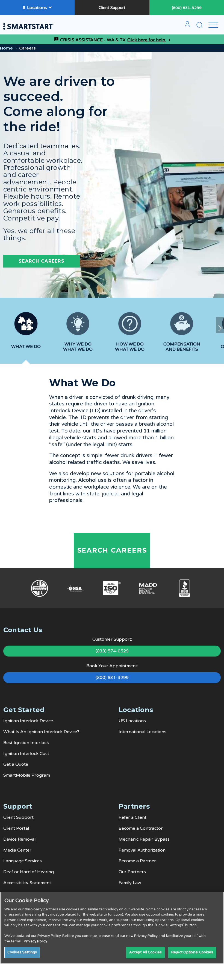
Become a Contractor (141, 828)
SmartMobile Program (26, 775)
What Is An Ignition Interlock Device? (41, 731)
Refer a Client (132, 817)
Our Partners (132, 872)
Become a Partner (137, 861)
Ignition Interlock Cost (26, 753)
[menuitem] (187, 26)
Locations (37, 7)
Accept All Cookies (145, 952)
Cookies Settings (22, 952)
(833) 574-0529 (112, 651)
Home (6, 48)
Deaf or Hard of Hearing (28, 872)
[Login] (187, 26)
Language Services (22, 861)
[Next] (220, 325)
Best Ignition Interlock (26, 742)
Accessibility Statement (27, 882)
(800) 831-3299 (187, 7)
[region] (112, 928)
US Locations (132, 721)
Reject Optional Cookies (192, 952)
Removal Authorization (142, 850)
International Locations (142, 731)
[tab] (26, 335)
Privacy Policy (35, 941)
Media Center (17, 850)
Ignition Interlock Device (28, 721)
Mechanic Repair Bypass (144, 839)
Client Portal (16, 828)
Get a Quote (15, 764)
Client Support (112, 7)
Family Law (130, 882)
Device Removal (19, 839)
